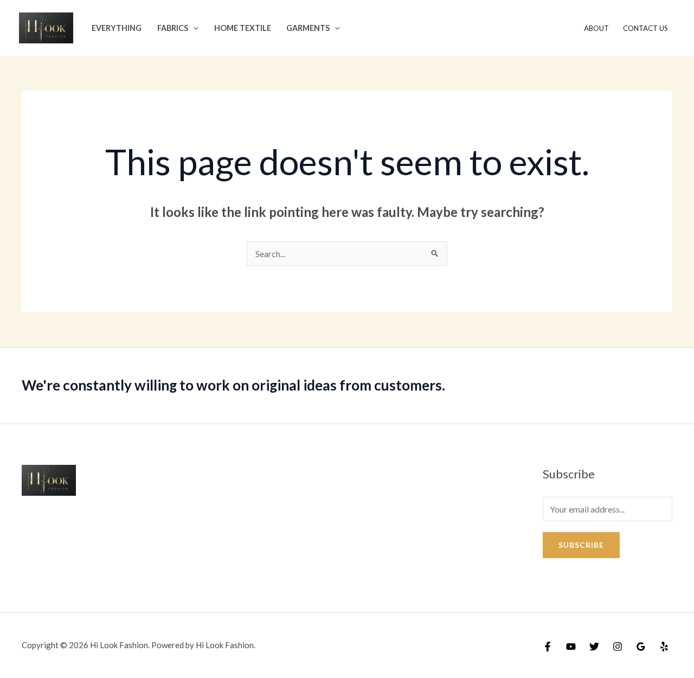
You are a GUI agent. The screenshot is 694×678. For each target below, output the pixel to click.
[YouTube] (571, 646)
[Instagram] (617, 646)
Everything (117, 28)
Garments (308, 28)
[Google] (641, 646)
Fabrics (172, 28)
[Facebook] (547, 646)
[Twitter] (594, 646)
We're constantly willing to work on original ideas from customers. (233, 385)
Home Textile (242, 28)
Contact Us (645, 28)
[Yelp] (664, 646)
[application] (193, 28)
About (596, 28)
